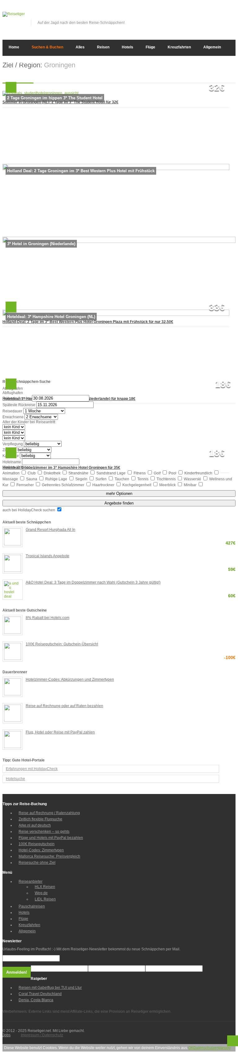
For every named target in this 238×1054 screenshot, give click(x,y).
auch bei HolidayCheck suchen (29, 510)
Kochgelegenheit (137, 485)
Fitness (140, 473)
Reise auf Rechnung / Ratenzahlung (49, 813)
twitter (210, 16)
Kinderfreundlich (198, 473)
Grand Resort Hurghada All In (131, 530)
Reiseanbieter (30, 881)
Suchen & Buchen (47, 47)
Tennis (143, 479)
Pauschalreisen (32, 906)
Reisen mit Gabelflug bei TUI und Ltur (50, 987)
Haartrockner (103, 485)
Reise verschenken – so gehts (44, 831)
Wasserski (193, 479)
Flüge (150, 47)
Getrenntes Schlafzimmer (63, 485)
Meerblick (168, 485)
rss (231, 16)
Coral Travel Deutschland (40, 994)
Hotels (127, 47)
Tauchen (122, 479)
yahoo (221, 16)
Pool (173, 473)
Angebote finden (119, 503)
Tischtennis (166, 479)
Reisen (103, 47)
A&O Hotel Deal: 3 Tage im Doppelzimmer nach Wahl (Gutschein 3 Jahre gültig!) (131, 582)
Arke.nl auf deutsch (35, 825)
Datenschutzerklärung (212, 1048)
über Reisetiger (22, 62)
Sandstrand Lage (111, 473)
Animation (11, 473)
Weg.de (41, 893)
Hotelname (11, 462)
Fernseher (25, 485)
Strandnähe (78, 473)
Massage (10, 479)
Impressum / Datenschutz (42, 1035)
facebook (200, 16)
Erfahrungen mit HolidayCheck (32, 769)
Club (32, 473)
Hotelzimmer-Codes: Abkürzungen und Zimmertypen (70, 679)
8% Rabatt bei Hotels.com (47, 618)
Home (14, 47)
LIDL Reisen (45, 899)
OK (190, 1048)
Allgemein (212, 47)
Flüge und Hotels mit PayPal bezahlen (51, 838)
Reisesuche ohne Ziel (37, 862)
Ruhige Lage (56, 479)
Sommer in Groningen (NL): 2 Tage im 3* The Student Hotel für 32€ (60, 102)
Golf (157, 473)
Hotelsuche (15, 779)
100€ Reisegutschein (37, 844)
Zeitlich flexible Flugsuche (40, 819)
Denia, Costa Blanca (36, 1000)
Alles (80, 47)
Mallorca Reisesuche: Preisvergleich (49, 856)
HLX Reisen (45, 887)
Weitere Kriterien (16, 467)
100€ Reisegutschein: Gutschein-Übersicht (131, 644)
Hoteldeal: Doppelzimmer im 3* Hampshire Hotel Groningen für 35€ (61, 467)
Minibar (190, 485)
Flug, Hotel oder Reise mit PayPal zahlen (60, 732)
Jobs (6, 1035)
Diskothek (52, 473)
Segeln (81, 479)
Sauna (32, 479)
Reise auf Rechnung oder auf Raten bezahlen (64, 706)
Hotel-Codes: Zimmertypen (41, 850)
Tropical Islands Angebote (131, 556)
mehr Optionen (119, 493)
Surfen (101, 479)
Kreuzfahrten (179, 47)
